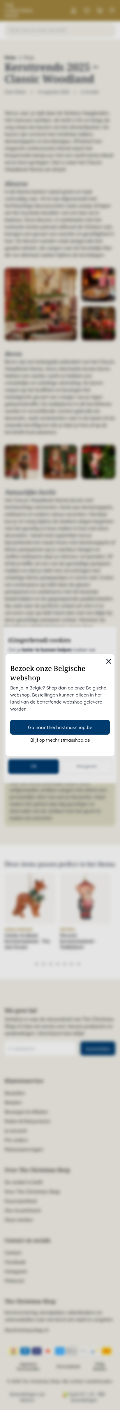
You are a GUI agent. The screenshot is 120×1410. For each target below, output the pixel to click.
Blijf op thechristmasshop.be (60, 740)
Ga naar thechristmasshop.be (60, 727)
